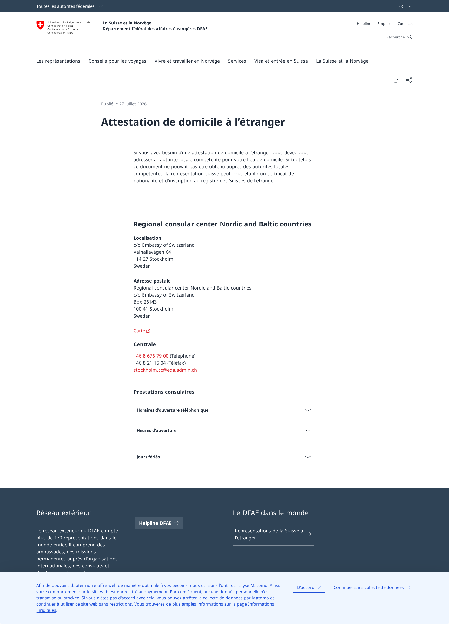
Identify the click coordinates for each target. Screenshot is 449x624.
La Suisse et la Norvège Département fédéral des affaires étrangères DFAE (155, 25)
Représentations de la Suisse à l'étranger (269, 534)
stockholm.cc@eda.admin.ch (165, 370)
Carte (139, 330)
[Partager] (409, 79)
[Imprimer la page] (395, 79)
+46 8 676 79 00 (151, 356)
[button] (58, 60)
